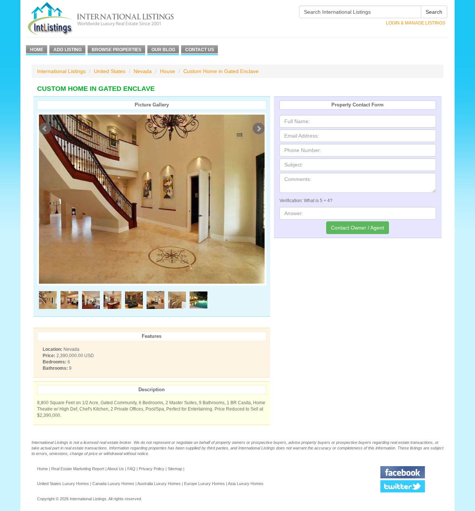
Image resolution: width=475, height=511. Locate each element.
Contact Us (199, 49)
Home (36, 49)
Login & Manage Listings (415, 23)
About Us (115, 469)
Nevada (143, 71)
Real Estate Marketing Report (77, 469)
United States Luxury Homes (63, 483)
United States (109, 71)
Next (259, 129)
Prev (45, 129)
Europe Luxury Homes (204, 483)
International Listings (61, 71)
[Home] (114, 18)
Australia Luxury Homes (159, 483)
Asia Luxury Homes (245, 483)
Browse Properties (116, 49)
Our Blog (163, 49)
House (167, 71)
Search (434, 12)
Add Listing (67, 49)
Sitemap (175, 469)
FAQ (131, 469)
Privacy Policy (151, 469)
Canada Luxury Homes (113, 483)
